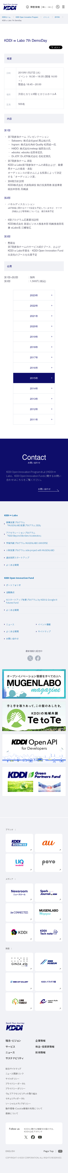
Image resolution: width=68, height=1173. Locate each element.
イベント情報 (44, 624)
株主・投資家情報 (44, 1046)
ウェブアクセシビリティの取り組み (21, 1093)
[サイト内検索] (58, 7)
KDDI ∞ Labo (11, 515)
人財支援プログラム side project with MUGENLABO (30, 550)
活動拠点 (10, 592)
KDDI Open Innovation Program (27, 17)
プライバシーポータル (16, 1083)
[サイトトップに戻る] (10, 7)
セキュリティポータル (15, 1098)
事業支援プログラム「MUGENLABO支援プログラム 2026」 (24, 524)
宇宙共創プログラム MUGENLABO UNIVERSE (27, 542)
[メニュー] (64, 7)
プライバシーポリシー (16, 1088)
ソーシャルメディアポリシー (18, 1103)
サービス (10, 1046)
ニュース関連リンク (15, 1073)
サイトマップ (44, 631)
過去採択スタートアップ (17, 557)
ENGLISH (10, 1151)
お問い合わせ (12, 638)
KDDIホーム (6, 17)
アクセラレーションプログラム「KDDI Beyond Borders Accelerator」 (24, 534)
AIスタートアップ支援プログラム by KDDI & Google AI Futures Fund (31, 601)
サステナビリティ (15, 1058)
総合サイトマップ (13, 1068)
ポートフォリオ (13, 585)
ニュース (10, 624)
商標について (12, 1113)
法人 (50, 7)
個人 (44, 7)
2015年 (57, 17)
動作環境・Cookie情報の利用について (24, 1108)
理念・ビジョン (13, 1041)
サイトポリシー (12, 1078)
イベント (46, 17)
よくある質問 (12, 564)
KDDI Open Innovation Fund (19, 577)
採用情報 (40, 1052)
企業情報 (40, 1041)
